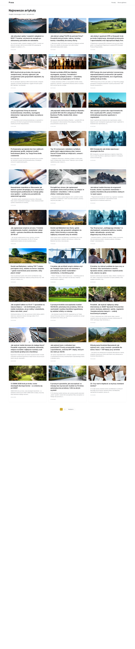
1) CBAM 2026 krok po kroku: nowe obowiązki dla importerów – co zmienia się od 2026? (26, 386)
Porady (113, 2)
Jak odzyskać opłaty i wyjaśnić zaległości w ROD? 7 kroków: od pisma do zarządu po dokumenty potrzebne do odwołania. (27, 38)
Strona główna (122, 2)
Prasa (11, 2)
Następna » (71, 409)
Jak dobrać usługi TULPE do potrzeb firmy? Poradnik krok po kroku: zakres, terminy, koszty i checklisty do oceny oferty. (66, 38)
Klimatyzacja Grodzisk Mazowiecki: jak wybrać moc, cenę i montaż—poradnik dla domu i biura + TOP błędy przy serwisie (106, 347)
